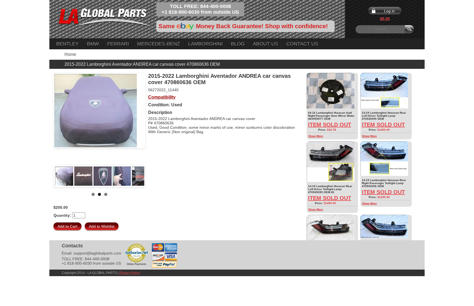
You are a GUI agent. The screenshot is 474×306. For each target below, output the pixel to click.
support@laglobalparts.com (97, 253)
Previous (46, 176)
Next (152, 176)
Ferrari (118, 44)
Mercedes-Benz (158, 44)
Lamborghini (205, 44)
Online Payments (136, 264)
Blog (238, 44)
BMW (93, 44)
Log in (389, 11)
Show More (315, 136)
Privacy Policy (129, 273)
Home (70, 54)
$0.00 (385, 18)
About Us (265, 44)
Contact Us (302, 44)
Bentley (67, 44)
